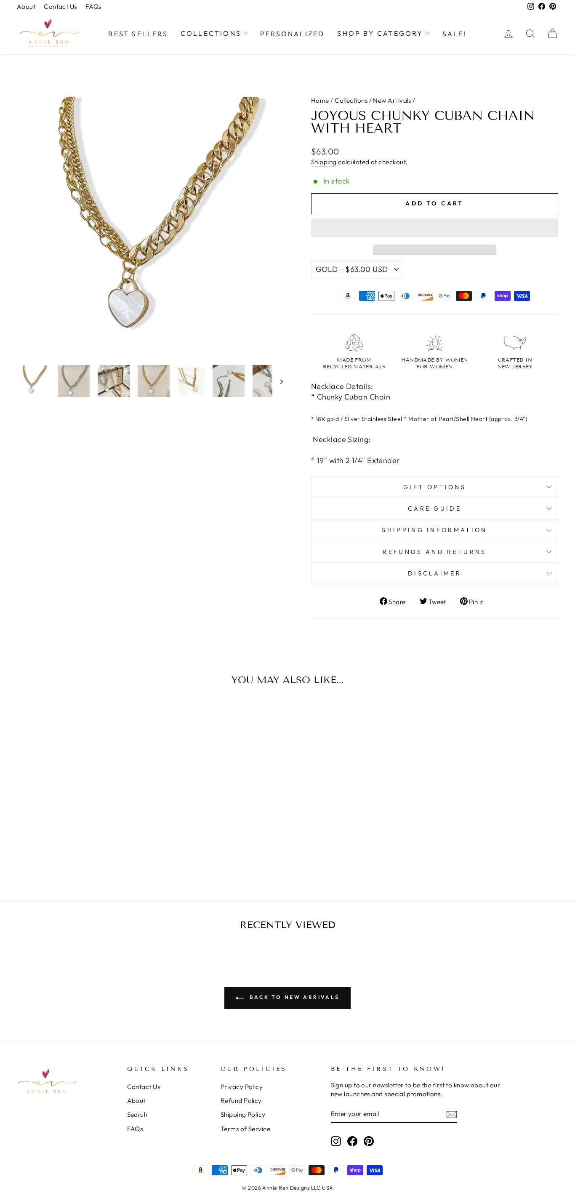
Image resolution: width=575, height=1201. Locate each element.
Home (320, 100)
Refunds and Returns (434, 552)
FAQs (93, 7)
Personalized (292, 33)
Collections (211, 33)
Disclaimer (434, 573)
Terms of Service (245, 1129)
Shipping (324, 162)
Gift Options (434, 487)
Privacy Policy (242, 1087)
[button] (434, 227)
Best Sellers (138, 33)
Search (137, 1114)
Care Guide (434, 508)
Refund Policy (241, 1101)
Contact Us (60, 7)
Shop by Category (380, 33)
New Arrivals (392, 100)
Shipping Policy (243, 1114)
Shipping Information (434, 530)
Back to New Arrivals (293, 997)
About (26, 7)
